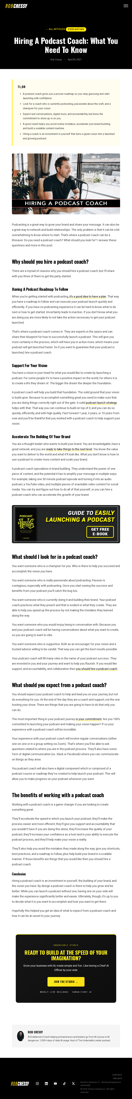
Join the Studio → (66, 982)
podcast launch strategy (101, 402)
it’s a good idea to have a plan (87, 296)
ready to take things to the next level (69, 449)
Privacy (117, 1078)
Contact (117, 1075)
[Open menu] (126, 6)
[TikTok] (64, 1083)
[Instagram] (37, 1083)
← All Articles (55, 29)
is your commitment (89, 719)
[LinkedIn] (46, 1083)
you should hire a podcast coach (96, 669)
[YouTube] (55, 1083)
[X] (73, 1083)
